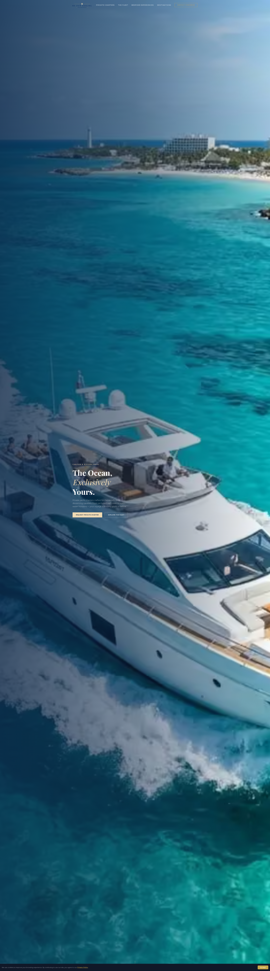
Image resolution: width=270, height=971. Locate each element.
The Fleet (123, 5)
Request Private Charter (87, 515)
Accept (263, 967)
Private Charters (105, 5)
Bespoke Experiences (143, 5)
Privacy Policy (82, 967)
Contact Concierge (186, 5)
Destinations (164, 5)
